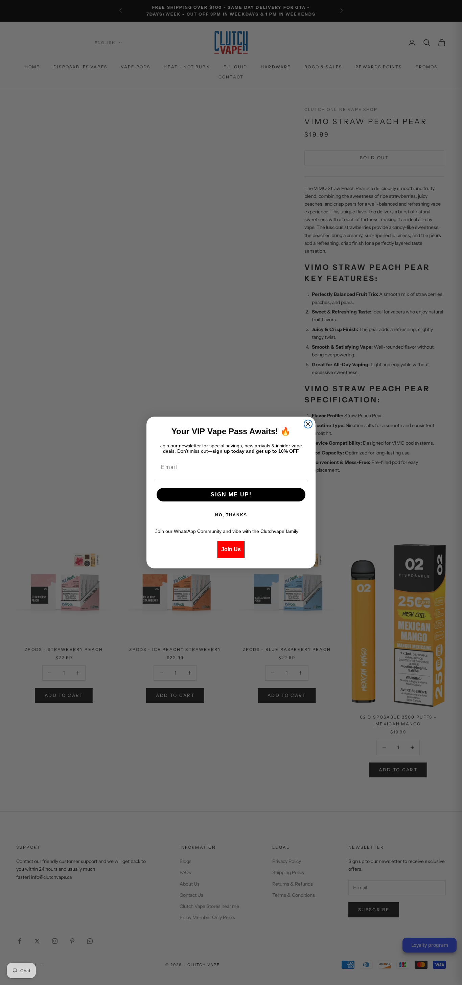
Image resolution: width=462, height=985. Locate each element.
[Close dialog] (308, 424)
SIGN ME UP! (231, 494)
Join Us (231, 549)
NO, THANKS (231, 515)
